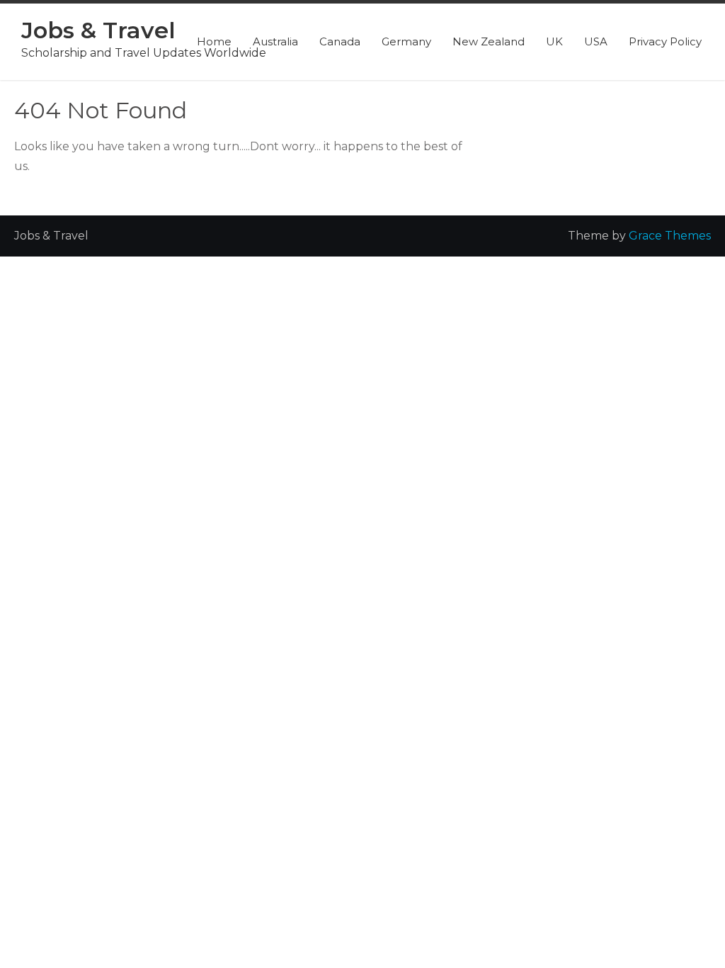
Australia (275, 41)
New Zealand (488, 41)
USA (595, 41)
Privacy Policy (665, 41)
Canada (339, 41)
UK (554, 41)
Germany (406, 41)
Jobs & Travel (98, 30)
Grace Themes (670, 235)
